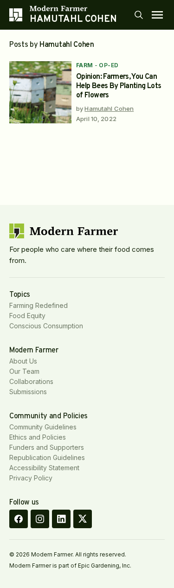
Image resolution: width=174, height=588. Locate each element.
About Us (23, 361)
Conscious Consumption (46, 326)
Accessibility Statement (44, 468)
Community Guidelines (43, 427)
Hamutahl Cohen (109, 108)
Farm (84, 65)
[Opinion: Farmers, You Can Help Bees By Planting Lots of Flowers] (40, 92)
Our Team (24, 371)
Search (138, 14)
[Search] (138, 14)
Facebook (18, 519)
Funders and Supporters (46, 447)
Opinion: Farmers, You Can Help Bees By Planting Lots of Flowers (118, 86)
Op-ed (108, 65)
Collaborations (31, 381)
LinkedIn (61, 519)
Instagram (40, 519)
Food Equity (27, 316)
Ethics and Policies (37, 437)
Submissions (28, 392)
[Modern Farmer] (73, 8)
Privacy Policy (30, 478)
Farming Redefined (38, 305)
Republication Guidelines (47, 457)
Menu (157, 14)
